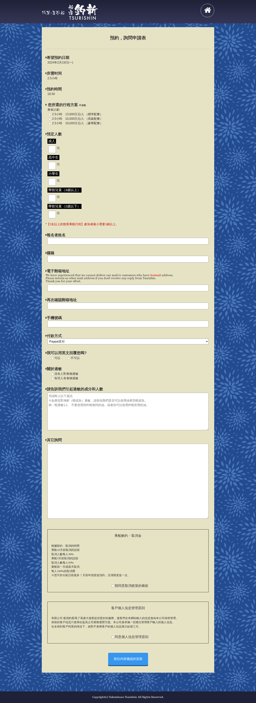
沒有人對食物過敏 (66, 373)
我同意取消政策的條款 (131, 586)
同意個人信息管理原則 (131, 637)
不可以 (75, 358)
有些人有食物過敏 (66, 378)
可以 (57, 358)
